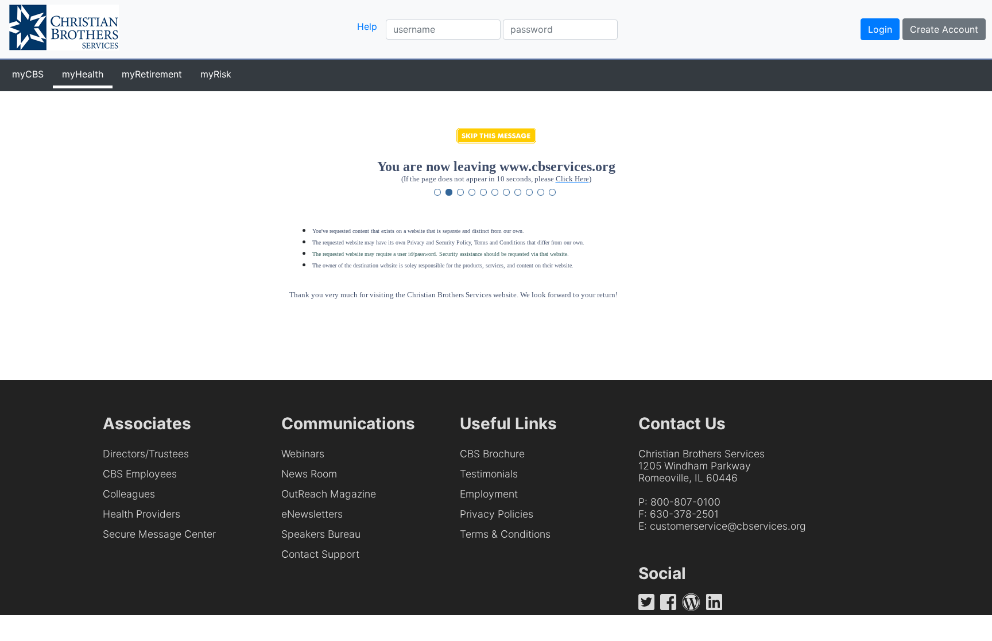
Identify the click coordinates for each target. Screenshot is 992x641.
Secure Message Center (159, 534)
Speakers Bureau (321, 534)
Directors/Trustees (146, 454)
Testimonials (489, 474)
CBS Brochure (492, 454)
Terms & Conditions (505, 534)
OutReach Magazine (328, 494)
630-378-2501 (684, 514)
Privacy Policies (496, 514)
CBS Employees (140, 474)
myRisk (215, 74)
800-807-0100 (685, 502)
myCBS (28, 74)
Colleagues (129, 494)
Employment (489, 494)
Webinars (302, 454)
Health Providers (141, 514)
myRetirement (152, 74)
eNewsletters (312, 514)
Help (367, 26)
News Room (309, 474)
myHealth (82, 74)
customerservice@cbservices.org (728, 526)
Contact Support (320, 554)
